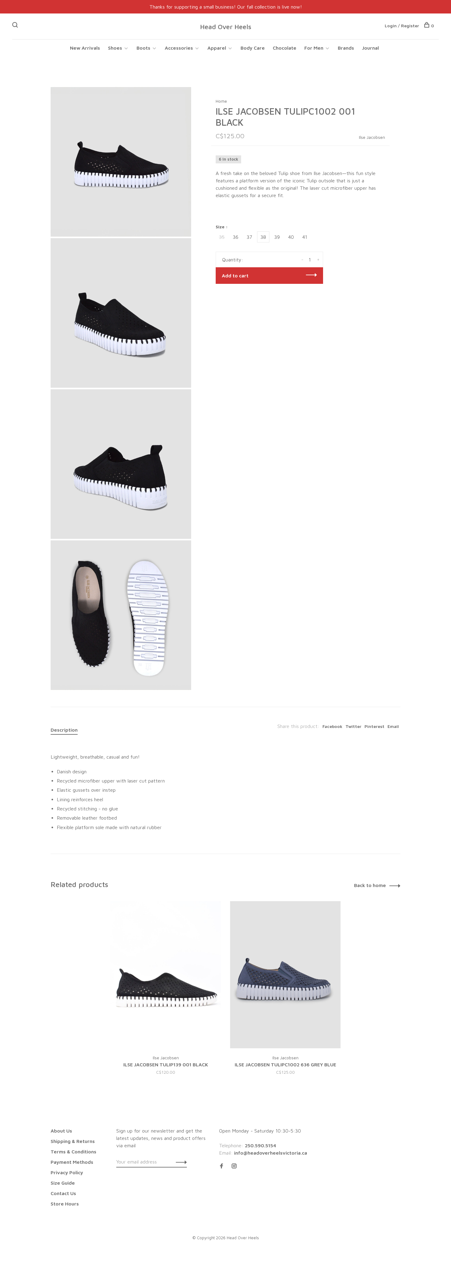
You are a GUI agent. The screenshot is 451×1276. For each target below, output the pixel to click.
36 (235, 237)
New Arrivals (85, 48)
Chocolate (284, 48)
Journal (370, 48)
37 (249, 237)
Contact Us (63, 1193)
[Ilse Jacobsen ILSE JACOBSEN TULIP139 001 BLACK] (165, 974)
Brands (346, 48)
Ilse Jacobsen (372, 137)
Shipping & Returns (73, 1141)
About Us (61, 1130)
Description (64, 730)
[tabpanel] (166, 995)
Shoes (115, 48)
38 (263, 237)
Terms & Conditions (73, 1151)
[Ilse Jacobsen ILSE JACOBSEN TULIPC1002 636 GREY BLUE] (285, 974)
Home (221, 101)
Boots (143, 48)
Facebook (332, 726)
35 (222, 237)
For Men (313, 48)
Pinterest (374, 726)
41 (304, 237)
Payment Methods (72, 1162)
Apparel (216, 48)
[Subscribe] (179, 1161)
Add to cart (235, 275)
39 (277, 237)
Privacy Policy (67, 1172)
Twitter (353, 726)
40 (291, 237)
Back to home (370, 885)
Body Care (253, 48)
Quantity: (232, 259)
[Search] (15, 25)
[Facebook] (221, 1166)
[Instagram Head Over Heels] (234, 1166)
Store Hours (65, 1203)
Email (393, 726)
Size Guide (63, 1183)
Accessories (179, 48)
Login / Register (402, 25)
